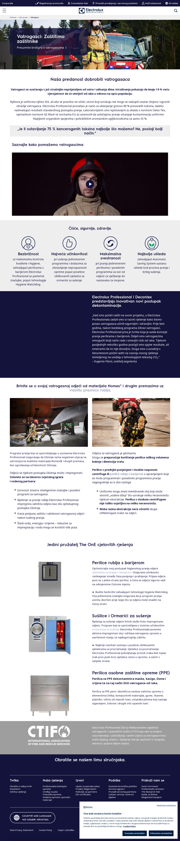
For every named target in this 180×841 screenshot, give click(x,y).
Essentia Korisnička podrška (123, 786)
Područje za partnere (86, 791)
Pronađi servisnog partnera (122, 791)
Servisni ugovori (117, 788)
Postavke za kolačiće (135, 833)
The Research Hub (150, 791)
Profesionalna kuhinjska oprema (55, 787)
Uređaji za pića (50, 791)
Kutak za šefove (149, 794)
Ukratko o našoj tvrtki (21, 786)
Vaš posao (23, 17)
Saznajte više (100, 370)
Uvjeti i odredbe (66, 830)
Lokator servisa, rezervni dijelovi (121, 796)
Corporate (7, 3)
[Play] (90, 184)
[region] (128, 820)
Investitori (15, 788)
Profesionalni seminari (152, 788)
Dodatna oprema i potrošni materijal (56, 798)
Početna (13, 17)
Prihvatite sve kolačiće (161, 833)
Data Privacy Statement (21, 830)
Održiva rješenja (18, 791)
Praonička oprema (52, 794)
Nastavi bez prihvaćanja (166, 805)
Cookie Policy (45, 830)
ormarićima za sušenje (105, 629)
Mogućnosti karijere (151, 797)
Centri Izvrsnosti (149, 786)
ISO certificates (83, 794)
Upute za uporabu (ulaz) (88, 786)
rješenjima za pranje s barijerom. (112, 572)
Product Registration (86, 788)
